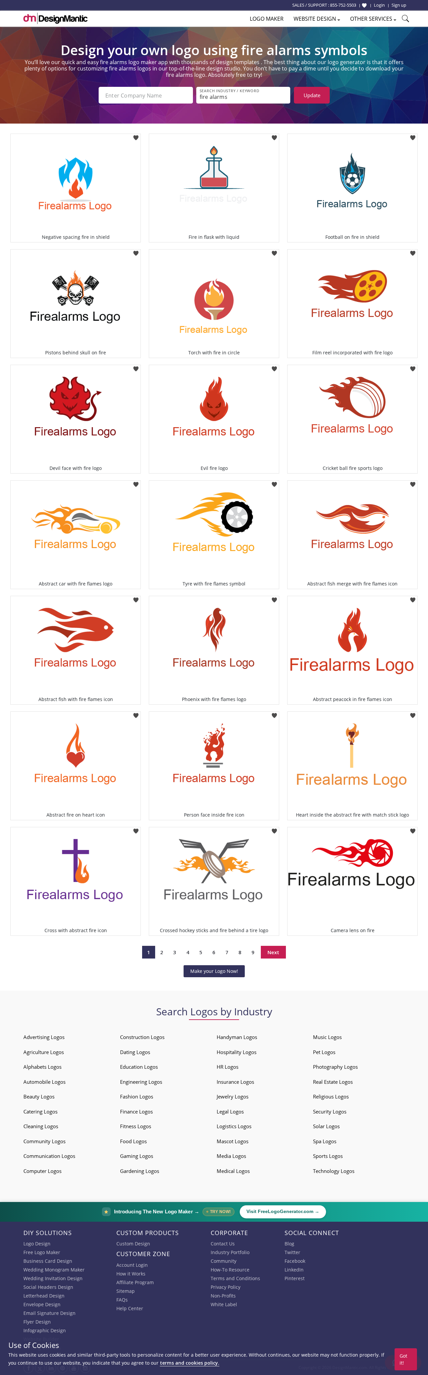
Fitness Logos (135, 1126)
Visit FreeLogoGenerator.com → (282, 1211)
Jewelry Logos (232, 1096)
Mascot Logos (232, 1141)
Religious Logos (331, 1096)
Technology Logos (333, 1171)
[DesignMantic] (55, 18)
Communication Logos (49, 1156)
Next (273, 952)
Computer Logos (42, 1171)
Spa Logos (324, 1141)
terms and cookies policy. (189, 1363)
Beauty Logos (39, 1096)
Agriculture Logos (43, 1052)
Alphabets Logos (42, 1066)
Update (312, 95)
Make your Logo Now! (214, 971)
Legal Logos (230, 1111)
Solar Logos (326, 1126)
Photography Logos (335, 1066)
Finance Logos (136, 1111)
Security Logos (329, 1111)
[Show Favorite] (364, 5)
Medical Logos (233, 1171)
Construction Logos (142, 1037)
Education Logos (139, 1066)
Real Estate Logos (333, 1081)
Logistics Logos (234, 1126)
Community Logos (44, 1141)
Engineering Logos (141, 1081)
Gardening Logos (139, 1171)
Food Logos (133, 1141)
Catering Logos (40, 1111)
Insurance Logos (235, 1081)
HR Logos (227, 1066)
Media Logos (231, 1156)
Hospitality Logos (236, 1052)
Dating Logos (135, 1052)
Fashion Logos (136, 1096)
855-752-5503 (343, 5)
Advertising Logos (44, 1037)
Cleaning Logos (40, 1126)
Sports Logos (328, 1156)
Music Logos (327, 1037)
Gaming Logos (136, 1156)
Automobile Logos (44, 1081)
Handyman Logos (237, 1037)
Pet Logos (324, 1052)
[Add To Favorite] (136, 135)
